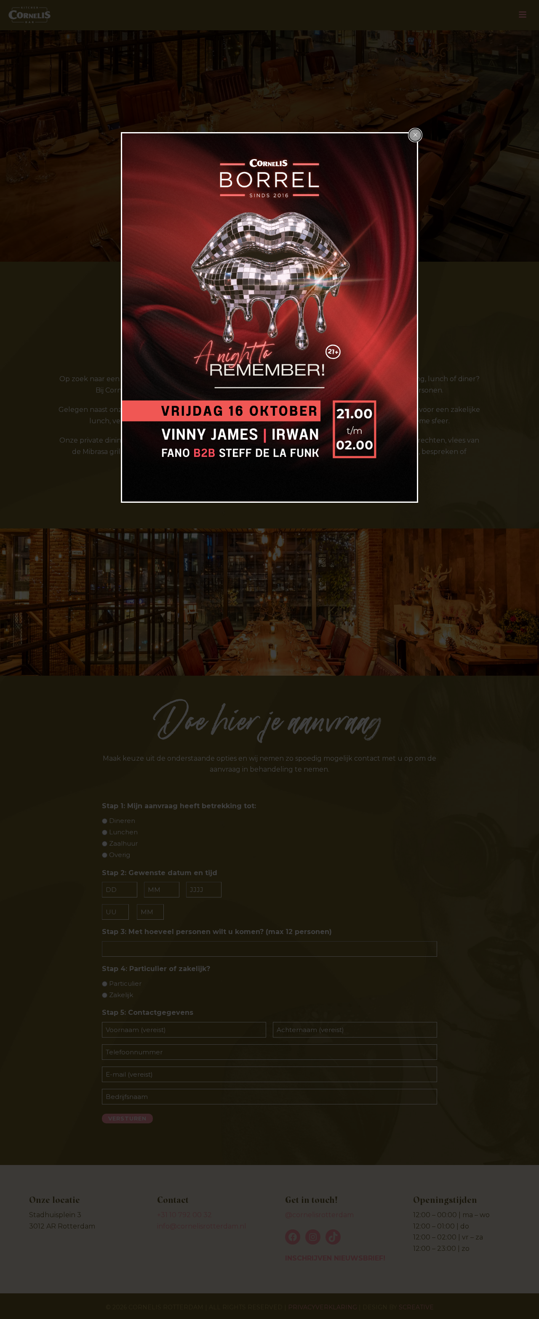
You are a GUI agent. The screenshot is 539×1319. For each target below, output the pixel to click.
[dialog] (269, 317)
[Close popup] (415, 135)
